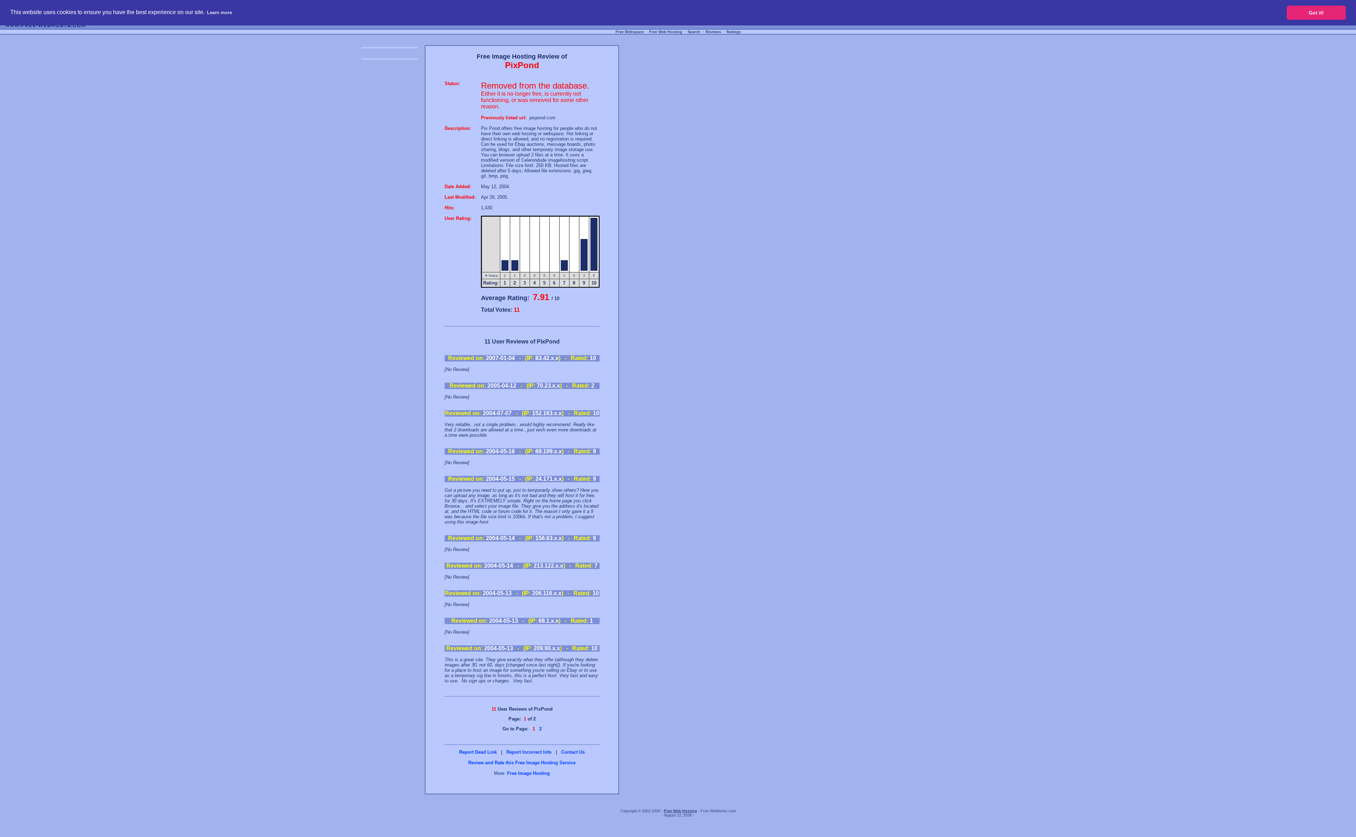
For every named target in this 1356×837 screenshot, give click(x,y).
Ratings (733, 32)
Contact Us (573, 752)
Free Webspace (629, 32)
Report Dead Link (478, 752)
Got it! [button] (1316, 13)
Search (693, 32)
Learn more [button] (219, 12)
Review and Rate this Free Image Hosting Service (522, 762)
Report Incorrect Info (529, 752)
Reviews (713, 32)
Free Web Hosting (665, 32)
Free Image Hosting (528, 773)
